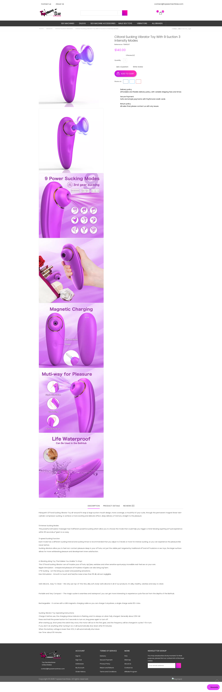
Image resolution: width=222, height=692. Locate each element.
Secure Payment (106, 660)
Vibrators (142, 23)
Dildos (83, 23)
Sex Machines (68, 23)
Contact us (46, 4)
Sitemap (127, 660)
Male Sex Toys (125, 23)
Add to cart (127, 73)
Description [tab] (94, 505)
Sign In (78, 656)
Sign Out (79, 660)
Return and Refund (107, 668)
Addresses (80, 664)
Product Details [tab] (111, 505)
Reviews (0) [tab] (128, 505)
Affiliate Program (130, 672)
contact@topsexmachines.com (168, 4)
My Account (80, 668)
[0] (160, 13)
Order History (80, 672)
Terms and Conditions (108, 672)
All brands (158, 23)
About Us (59, 4)
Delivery (103, 656)
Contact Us (128, 668)
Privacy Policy (105, 664)
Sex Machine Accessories (103, 23)
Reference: (118, 44)
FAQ (125, 656)
